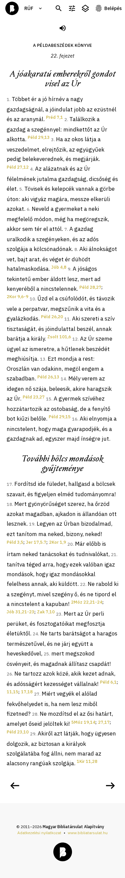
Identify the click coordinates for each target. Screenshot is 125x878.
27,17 (104, 722)
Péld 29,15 (60, 417)
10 (32, 299)
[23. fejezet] (110, 785)
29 (32, 734)
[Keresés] (58, 8)
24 (35, 634)
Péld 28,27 (90, 287)
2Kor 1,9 (57, 542)
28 (34, 714)
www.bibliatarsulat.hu (88, 832)
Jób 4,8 (58, 267)
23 (58, 614)
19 (31, 524)
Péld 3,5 (15, 542)
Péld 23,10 (18, 732)
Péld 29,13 (39, 137)
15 (48, 399)
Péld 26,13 (48, 377)
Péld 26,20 (52, 317)
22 (82, 584)
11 (67, 319)
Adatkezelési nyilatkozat (39, 832)
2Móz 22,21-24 (86, 602)
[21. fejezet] (15, 785)
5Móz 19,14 (83, 722)
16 (74, 419)
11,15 (12, 692)
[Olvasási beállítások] (72, 8)
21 (113, 554)
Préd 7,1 (54, 117)
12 (75, 339)
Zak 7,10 (46, 612)
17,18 (27, 692)
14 (63, 379)
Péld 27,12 (18, 167)
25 (46, 654)
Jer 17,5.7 (36, 542)
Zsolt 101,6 (59, 337)
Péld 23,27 (34, 397)
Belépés (113, 8)
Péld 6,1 (108, 682)
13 (42, 359)
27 (36, 694)
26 (9, 674)
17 (9, 484)
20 (70, 544)
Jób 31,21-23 (20, 612)
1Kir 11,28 (87, 761)
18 (9, 504)
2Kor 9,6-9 (17, 296)
